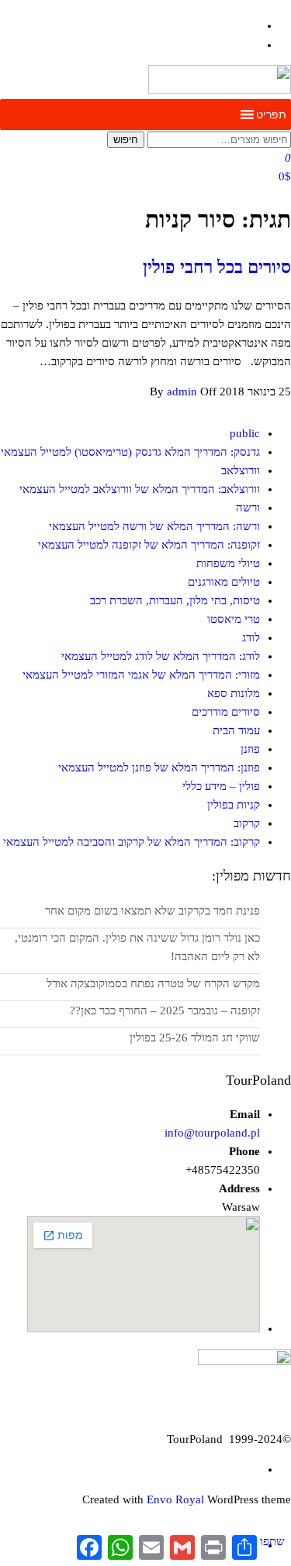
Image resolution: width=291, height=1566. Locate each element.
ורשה (248, 507)
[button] (271, 114)
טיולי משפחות (228, 563)
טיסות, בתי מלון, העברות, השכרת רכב (175, 600)
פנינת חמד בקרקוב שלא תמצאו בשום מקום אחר (152, 910)
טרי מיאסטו (233, 619)
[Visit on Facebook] (252, 25)
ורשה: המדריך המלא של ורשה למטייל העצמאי (154, 526)
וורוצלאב (240, 470)
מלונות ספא (233, 693)
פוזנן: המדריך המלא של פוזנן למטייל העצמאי (159, 767)
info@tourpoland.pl (212, 1133)
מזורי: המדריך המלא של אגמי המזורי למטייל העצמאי (141, 674)
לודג (251, 637)
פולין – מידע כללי (221, 786)
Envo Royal (175, 1499)
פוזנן (250, 749)
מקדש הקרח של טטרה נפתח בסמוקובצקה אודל (153, 983)
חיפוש (125, 139)
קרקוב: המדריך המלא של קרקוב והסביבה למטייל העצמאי (131, 842)
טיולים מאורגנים (224, 582)
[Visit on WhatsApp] (252, 44)
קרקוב (247, 823)
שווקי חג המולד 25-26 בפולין (195, 1037)
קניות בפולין (233, 804)
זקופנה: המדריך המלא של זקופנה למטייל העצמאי (149, 545)
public (245, 433)
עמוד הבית (236, 730)
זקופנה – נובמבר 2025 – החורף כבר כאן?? (165, 1010)
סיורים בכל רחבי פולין (217, 267)
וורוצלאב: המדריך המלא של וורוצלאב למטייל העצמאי (139, 489)
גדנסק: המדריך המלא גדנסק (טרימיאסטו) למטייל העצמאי (130, 452)
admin (183, 391)
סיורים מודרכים (226, 712)
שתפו (272, 1541)
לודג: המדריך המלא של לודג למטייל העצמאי (160, 656)
